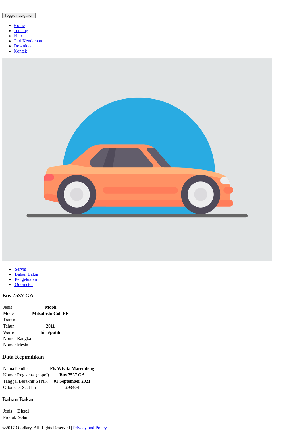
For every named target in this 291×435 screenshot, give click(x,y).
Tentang (21, 30)
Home (19, 25)
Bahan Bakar (26, 274)
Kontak (20, 51)
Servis (20, 269)
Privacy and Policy (90, 427)
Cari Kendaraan (28, 40)
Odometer (23, 284)
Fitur (18, 35)
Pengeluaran (25, 279)
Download (23, 46)
